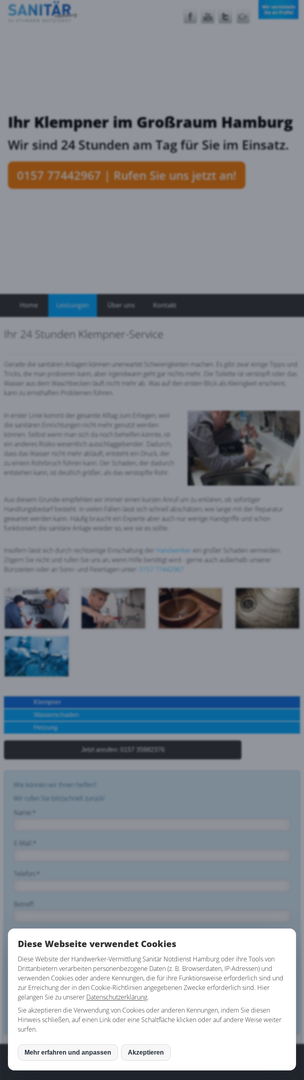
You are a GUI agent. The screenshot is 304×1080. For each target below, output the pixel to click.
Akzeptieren (146, 1052)
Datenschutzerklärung (116, 997)
